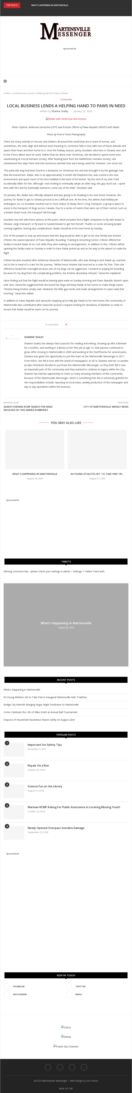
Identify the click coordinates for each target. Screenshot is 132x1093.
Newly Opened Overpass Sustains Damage (56, 828)
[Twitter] (64, 11)
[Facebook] (59, 11)
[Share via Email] (88, 324)
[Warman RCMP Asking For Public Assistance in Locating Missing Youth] (14, 812)
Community (66, 99)
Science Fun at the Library (45, 786)
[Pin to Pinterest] (85, 324)
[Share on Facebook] (77, 324)
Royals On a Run (38, 765)
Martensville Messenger (54, 1080)
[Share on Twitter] (81, 324)
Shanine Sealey (60, 111)
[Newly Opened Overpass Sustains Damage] (14, 833)
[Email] (73, 11)
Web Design (76, 1080)
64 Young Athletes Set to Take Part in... (97, 474)
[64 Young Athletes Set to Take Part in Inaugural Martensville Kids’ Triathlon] (97, 449)
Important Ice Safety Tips (45, 745)
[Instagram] (68, 11)
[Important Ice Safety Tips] (14, 750)
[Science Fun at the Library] (14, 791)
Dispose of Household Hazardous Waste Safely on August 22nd (39, 719)
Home (7, 93)
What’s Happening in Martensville (49, 5)
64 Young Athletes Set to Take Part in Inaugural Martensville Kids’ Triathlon (45, 697)
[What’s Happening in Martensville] (34, 449)
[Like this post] (71, 324)
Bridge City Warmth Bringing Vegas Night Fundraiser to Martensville (41, 704)
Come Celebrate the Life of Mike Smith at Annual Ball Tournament (41, 712)
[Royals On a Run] (14, 770)
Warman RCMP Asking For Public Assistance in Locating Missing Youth (74, 807)
